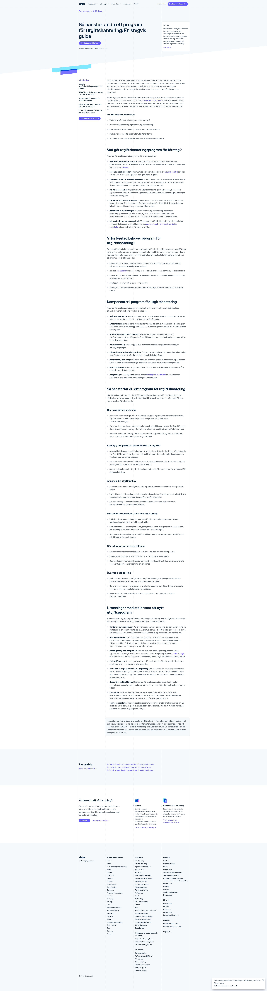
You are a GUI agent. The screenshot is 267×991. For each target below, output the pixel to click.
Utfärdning (97, 11)
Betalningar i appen (142, 884)
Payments (110, 913)
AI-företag (139, 899)
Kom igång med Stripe (89, 43)
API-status (139, 959)
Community (167, 869)
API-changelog (140, 962)
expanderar (121, 270)
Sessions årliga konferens (172, 872)
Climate (110, 878)
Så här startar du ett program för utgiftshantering (90, 105)
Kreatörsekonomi (141, 902)
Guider (165, 861)
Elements (110, 890)
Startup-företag (141, 864)
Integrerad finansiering (143, 875)
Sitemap (166, 889)
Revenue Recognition (114, 922)
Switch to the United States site (226, 986)
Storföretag (139, 861)
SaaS (137, 896)
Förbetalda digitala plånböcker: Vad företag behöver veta (132, 764)
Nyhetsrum (167, 909)
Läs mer (166, 47)
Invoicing (110, 899)
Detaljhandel (139, 928)
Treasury (110, 934)
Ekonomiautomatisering (143, 878)
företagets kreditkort (156, 374)
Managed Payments (114, 907)
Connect (110, 881)
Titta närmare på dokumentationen (170, 821)
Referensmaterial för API (144, 956)
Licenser (166, 886)
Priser (136, 4)
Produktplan (167, 903)
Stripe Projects (140, 968)
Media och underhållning (143, 916)
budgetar (124, 167)
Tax (108, 928)
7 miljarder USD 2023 (151, 100)
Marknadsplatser (141, 887)
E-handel (138, 872)
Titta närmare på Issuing (144, 828)
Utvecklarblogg (140, 970)
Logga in (160, 4)
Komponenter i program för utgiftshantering (89, 99)
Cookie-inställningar (170, 892)
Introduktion (84, 80)
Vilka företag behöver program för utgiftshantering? (91, 93)
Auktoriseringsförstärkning (117, 867)
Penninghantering (141, 890)
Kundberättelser (169, 864)
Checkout (110, 875)
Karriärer (166, 906)
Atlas (109, 864)
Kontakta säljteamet (177, 4)
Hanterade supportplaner (172, 926)
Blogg (165, 867)
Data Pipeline (111, 887)
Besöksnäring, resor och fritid (145, 910)
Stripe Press (167, 912)
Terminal (110, 931)
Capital (109, 872)
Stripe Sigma (111, 925)
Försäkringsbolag (141, 913)
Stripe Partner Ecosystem (144, 942)
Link (108, 905)
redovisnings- (179, 653)
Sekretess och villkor (170, 875)
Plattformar (139, 893)
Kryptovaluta (111, 884)
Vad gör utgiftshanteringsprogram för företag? (90, 86)
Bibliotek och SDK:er (142, 965)
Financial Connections (115, 893)
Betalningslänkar (113, 910)
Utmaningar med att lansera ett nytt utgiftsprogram (91, 111)
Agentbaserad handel (143, 867)
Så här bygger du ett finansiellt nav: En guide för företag (131, 770)
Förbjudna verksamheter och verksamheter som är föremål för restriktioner (175, 880)
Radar (109, 919)
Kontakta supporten (170, 923)
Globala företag (141, 881)
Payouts (110, 916)
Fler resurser (84, 11)
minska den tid (171, 172)
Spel (136, 907)
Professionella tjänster (143, 922)
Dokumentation (140, 953)
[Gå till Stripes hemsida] (81, 857)
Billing (109, 869)
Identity (110, 896)
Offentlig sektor (141, 925)
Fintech (137, 905)
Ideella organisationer (143, 919)
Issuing (109, 902)
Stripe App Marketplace (143, 939)
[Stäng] (263, 980)
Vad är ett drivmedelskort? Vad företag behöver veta (130, 767)
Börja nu (84, 820)
